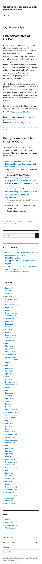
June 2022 (9, 368)
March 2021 (9, 401)
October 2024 (10, 318)
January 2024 (10, 332)
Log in (7, 520)
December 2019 (11, 432)
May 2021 (9, 396)
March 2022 (9, 376)
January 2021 (10, 407)
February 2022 (10, 379)
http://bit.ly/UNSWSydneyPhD (19, 123)
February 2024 (10, 329)
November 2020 (11, 412)
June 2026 (9, 288)
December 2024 (11, 313)
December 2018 (11, 459)
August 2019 (10, 443)
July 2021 (8, 390)
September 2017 (11, 495)
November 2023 (11, 338)
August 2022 (10, 363)
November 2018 (11, 462)
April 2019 (9, 454)
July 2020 (8, 421)
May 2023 (9, 346)
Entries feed (9, 522)
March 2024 (9, 327)
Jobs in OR (7, 552)
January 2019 (10, 456)
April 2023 (9, 349)
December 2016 (11, 503)
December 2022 (11, 352)
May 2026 (9, 291)
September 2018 (11, 468)
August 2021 (10, 387)
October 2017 (10, 492)
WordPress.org (11, 528)
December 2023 (11, 335)
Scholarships (7, 130)
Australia (35, 128)
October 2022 (10, 357)
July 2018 (8, 470)
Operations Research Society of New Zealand (20, 8)
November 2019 (11, 434)
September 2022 (11, 360)
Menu (6, 15)
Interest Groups (9, 542)
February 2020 (10, 426)
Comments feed (11, 525)
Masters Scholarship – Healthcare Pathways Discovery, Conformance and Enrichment (20, 164)
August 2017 (10, 498)
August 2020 (10, 418)
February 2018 (10, 481)
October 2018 (10, 465)
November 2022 (11, 354)
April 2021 (9, 399)
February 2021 (10, 404)
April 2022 (9, 374)
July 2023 (8, 343)
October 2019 (10, 437)
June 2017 (9, 501)
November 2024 (11, 316)
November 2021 (11, 382)
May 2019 (9, 451)
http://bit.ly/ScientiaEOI (20, 112)
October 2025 (10, 302)
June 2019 (9, 448)
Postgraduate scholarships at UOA (19, 139)
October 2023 (10, 341)
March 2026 (10, 294)
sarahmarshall (10, 128)
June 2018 (9, 473)
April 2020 (9, 423)
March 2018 (9, 479)
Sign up (6, 547)
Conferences (8, 537)
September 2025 (11, 305)
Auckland (6, 223)
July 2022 (8, 365)
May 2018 (9, 476)
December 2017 (11, 487)
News (28, 128)
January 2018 (10, 484)
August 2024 (10, 321)
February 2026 (11, 296)
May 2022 (9, 371)
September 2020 (11, 415)
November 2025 (11, 299)
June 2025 (9, 307)
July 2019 (8, 445)
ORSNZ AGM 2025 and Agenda (17, 272)
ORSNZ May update (12, 258)
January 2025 (10, 310)
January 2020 (10, 429)
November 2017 (11, 490)
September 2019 (11, 440)
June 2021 (9, 393)
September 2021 (11, 385)
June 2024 (9, 324)
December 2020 (11, 410)
